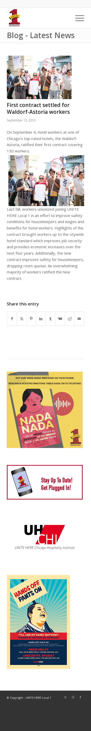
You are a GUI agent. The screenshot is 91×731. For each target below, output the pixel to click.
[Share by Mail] (79, 319)
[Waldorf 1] (39, 77)
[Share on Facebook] (12, 319)
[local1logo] (38, 18)
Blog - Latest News (41, 35)
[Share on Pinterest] (31, 319)
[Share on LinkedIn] (41, 319)
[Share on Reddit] (69, 319)
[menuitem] (77, 18)
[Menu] (77, 18)
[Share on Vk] (60, 319)
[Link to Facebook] (80, 697)
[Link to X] (65, 697)
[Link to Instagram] (73, 697)
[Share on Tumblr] (50, 319)
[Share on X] (21, 319)
